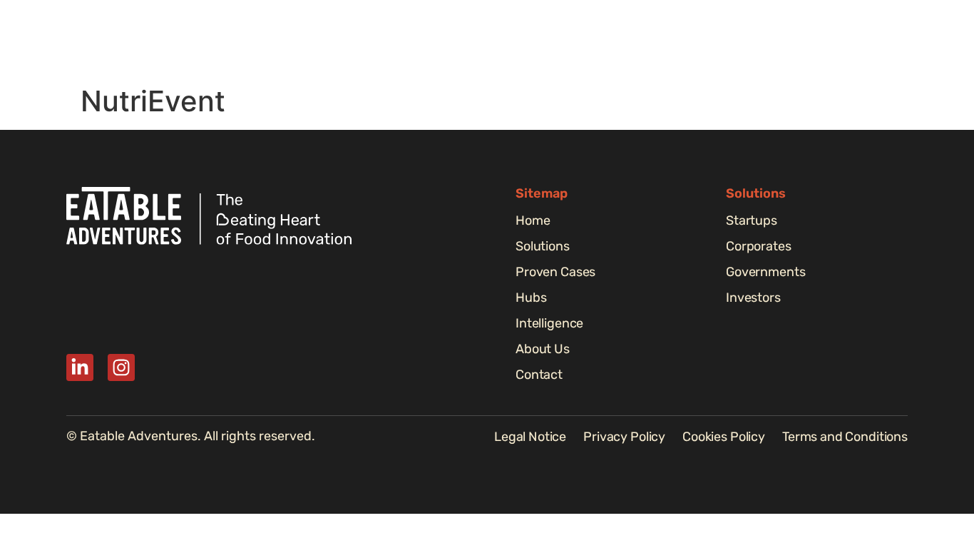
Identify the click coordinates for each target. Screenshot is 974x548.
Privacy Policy (624, 436)
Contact (539, 374)
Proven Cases (541, 39)
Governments (765, 271)
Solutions (451, 39)
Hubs (620, 39)
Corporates (758, 246)
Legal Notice (530, 436)
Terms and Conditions (845, 436)
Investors (753, 297)
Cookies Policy (723, 436)
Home (382, 39)
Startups (751, 220)
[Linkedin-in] (79, 367)
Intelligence (694, 39)
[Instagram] (121, 367)
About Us (779, 39)
